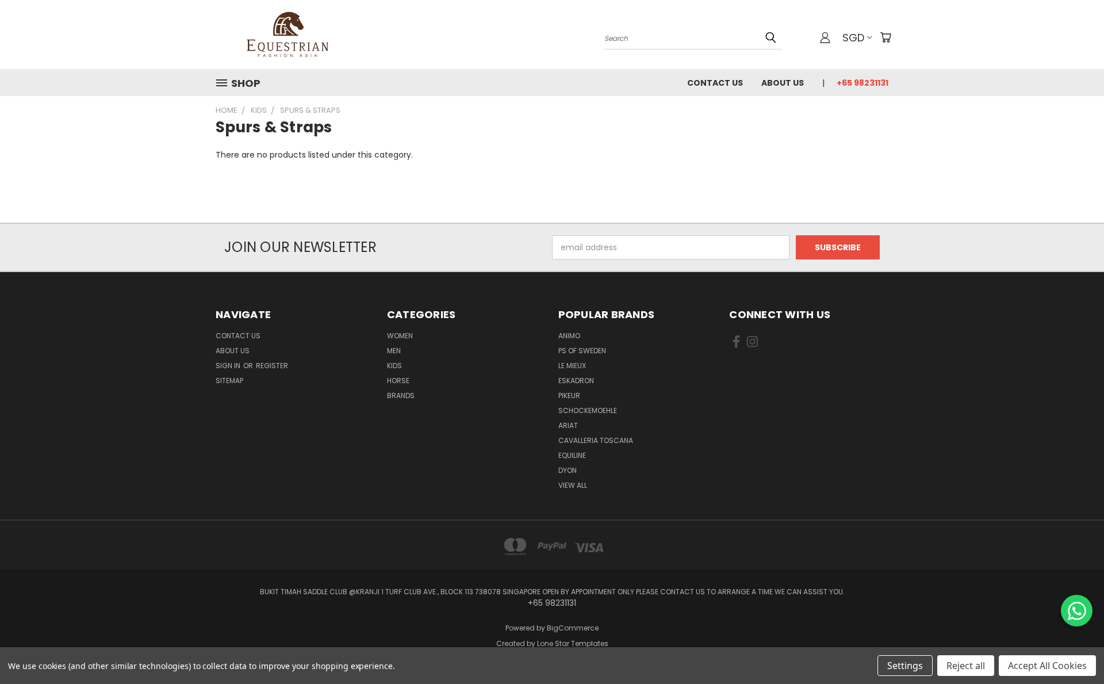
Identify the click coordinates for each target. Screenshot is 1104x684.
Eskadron (576, 380)
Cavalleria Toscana (595, 440)
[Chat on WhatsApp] (1076, 610)
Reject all (965, 665)
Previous (1074, 648)
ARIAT (568, 425)
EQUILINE (572, 455)
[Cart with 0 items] (885, 37)
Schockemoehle (587, 410)
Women (400, 336)
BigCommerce (573, 628)
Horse (398, 380)
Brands (401, 395)
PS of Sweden (582, 351)
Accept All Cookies (1047, 665)
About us (782, 83)
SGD (853, 37)
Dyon (567, 470)
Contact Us (715, 83)
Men (394, 351)
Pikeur (569, 395)
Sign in (229, 365)
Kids (394, 365)
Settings (905, 665)
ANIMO (569, 336)
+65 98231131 (862, 83)
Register (272, 365)
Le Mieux (572, 365)
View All (572, 485)
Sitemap (229, 380)
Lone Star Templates (572, 643)
